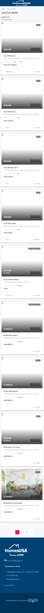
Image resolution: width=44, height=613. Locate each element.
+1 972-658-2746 (11, 575)
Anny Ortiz (8, 295)
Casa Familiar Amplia (11, 279)
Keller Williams (10, 71)
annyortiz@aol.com (12, 579)
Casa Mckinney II (10, 56)
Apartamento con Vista (12, 447)
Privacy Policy (9, 585)
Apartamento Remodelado (13, 503)
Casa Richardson (10, 112)
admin (7, 127)
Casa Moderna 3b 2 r (11, 168)
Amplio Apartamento (11, 391)
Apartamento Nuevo (11, 335)
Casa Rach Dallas (10, 223)
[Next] (31, 532)
